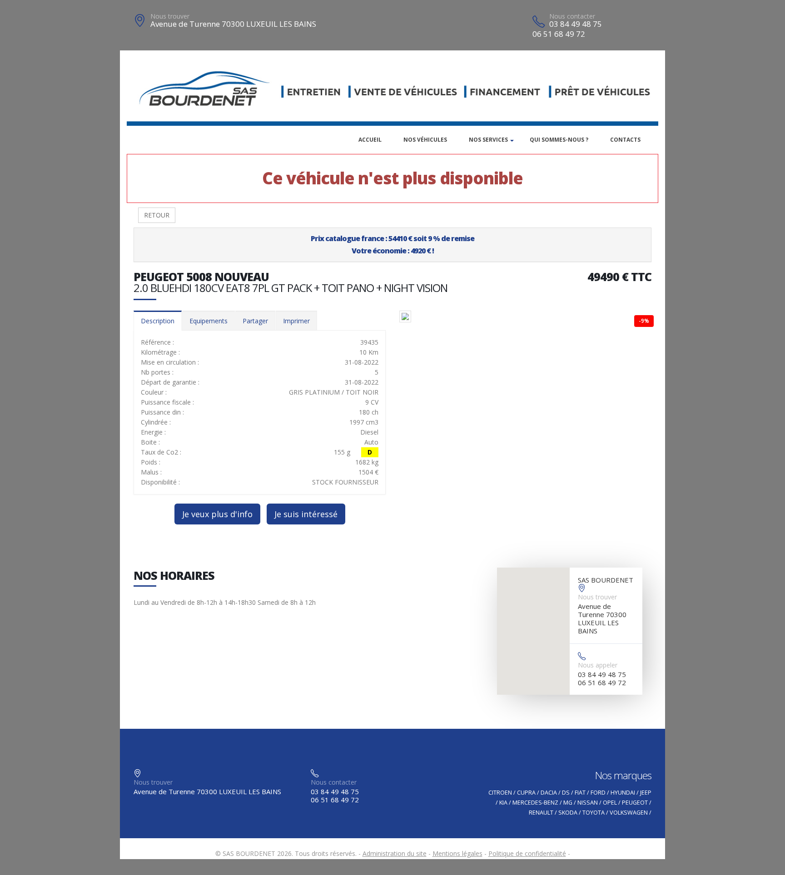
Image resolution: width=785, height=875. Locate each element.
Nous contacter (572, 16)
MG (567, 802)
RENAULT (541, 812)
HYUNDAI (623, 792)
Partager (255, 320)
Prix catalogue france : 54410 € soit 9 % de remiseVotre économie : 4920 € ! (392, 244)
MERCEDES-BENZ (535, 802)
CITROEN (500, 792)
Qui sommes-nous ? (559, 139)
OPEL (610, 802)
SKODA (567, 812)
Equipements (208, 320)
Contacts (625, 139)
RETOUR (156, 215)
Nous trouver (169, 16)
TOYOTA (593, 812)
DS (566, 792)
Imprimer (296, 320)
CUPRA (526, 792)
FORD (598, 792)
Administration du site (395, 853)
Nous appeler (597, 665)
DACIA (549, 792)
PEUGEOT (635, 802)
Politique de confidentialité (527, 853)
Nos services (488, 139)
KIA (503, 802)
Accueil (370, 139)
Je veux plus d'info (217, 514)
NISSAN (587, 802)
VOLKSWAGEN (629, 812)
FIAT (580, 792)
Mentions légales (457, 853)
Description (157, 320)
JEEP (645, 792)
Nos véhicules (425, 139)
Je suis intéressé (306, 514)
